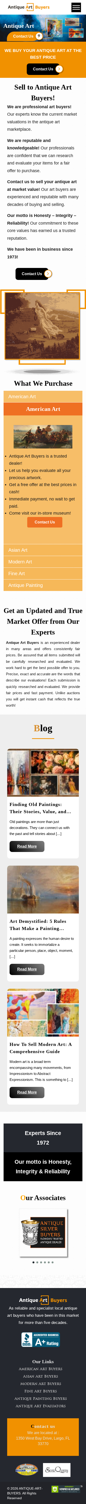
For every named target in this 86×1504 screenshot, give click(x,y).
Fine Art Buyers (40, 1391)
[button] (33, 1262)
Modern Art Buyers (40, 1384)
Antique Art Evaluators (41, 1406)
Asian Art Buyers (40, 1377)
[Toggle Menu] (76, 7)
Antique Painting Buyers (41, 1399)
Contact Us (43, 69)
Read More (27, 846)
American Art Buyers (40, 1369)
